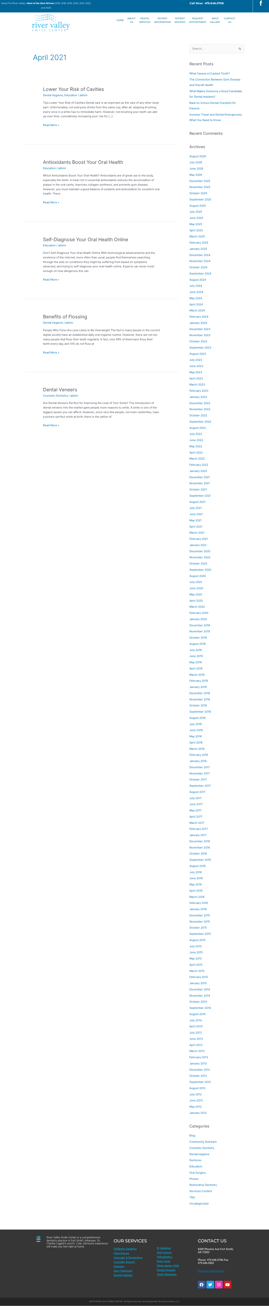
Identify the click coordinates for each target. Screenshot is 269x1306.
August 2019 (197, 644)
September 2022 (200, 421)
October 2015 (198, 927)
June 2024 (196, 292)
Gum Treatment (123, 1271)
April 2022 (196, 452)
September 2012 (200, 1082)
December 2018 (199, 693)
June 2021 (196, 514)
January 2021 (198, 545)
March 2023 (197, 384)
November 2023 (199, 335)
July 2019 (195, 650)
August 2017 (197, 792)
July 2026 (195, 162)
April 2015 (195, 964)
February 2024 (198, 316)
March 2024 (197, 310)
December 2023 (199, 329)
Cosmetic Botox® (124, 1262)
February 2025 (198, 242)
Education (70, 95)
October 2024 (198, 267)
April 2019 (195, 668)
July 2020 (195, 582)
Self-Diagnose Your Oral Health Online (85, 239)
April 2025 (196, 230)
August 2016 (197, 866)
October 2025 (198, 193)
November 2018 (199, 699)
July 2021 (195, 508)
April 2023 (196, 378)
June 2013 (196, 1038)
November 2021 (199, 483)
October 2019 (198, 637)
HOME (120, 20)
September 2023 (200, 347)
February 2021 (198, 539)
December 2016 (199, 841)
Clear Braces (121, 1253)
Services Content (200, 1191)
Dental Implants (123, 1275)
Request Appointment (211, 1271)
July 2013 (195, 1032)
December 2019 (199, 625)
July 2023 (195, 360)
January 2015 (198, 983)
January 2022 (198, 471)
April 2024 (196, 304)
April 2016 (195, 890)
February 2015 (198, 977)
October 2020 (198, 563)
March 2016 (196, 897)
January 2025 (198, 249)
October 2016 (198, 853)
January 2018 (198, 761)
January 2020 (198, 619)
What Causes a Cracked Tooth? (209, 73)
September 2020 (200, 569)
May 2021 (195, 520)
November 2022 (199, 409)
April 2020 (196, 600)
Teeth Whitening (167, 1274)
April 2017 (195, 816)
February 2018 (198, 754)
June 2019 (196, 656)
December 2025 (199, 181)
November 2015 (199, 921)
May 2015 (195, 958)
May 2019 (195, 662)
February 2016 (198, 903)
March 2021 (196, 532)
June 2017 (196, 804)
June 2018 (196, 730)
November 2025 (199, 187)
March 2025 (197, 236)
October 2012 (198, 1075)
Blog (192, 1135)
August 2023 (197, 353)
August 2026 (197, 156)
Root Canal (163, 1261)
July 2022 (195, 434)
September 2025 (200, 199)
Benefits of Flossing (65, 316)
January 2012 (198, 1113)
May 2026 (195, 174)
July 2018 (195, 724)
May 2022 (195, 446)
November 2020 (199, 557)
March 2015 (196, 971)
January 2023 (198, 397)
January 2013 (198, 1063)
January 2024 (198, 323)
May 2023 (195, 372)
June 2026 (196, 168)
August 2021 (197, 502)
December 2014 (199, 989)
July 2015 (195, 946)
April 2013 (196, 1045)
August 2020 (197, 576)
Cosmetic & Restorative (128, 1257)
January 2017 (198, 835)
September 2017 (200, 785)
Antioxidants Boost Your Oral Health (83, 162)
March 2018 (196, 748)
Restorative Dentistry (203, 1185)
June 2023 (196, 366)
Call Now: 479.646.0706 (207, 3)
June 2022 (196, 440)
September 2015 (200, 934)
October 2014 (198, 1001)
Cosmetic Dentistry (55, 395)
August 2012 (197, 1088)
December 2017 (199, 767)
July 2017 (195, 798)
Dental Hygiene (53, 95)
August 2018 (197, 718)
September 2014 (200, 1008)
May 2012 (195, 1106)
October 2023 (198, 341)
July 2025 (195, 211)
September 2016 (200, 859)
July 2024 (195, 285)
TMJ (192, 1197)
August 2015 (197, 940)
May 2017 (195, 810)
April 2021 (195, 526)
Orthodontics (164, 1257)
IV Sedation (164, 1248)
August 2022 (197, 428)
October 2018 (198, 705)
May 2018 (195, 736)
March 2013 (197, 1051)
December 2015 (199, 915)
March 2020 (197, 606)
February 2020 (198, 613)
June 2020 (196, 588)
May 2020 (195, 594)
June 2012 (196, 1100)
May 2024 (195, 298)
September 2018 (200, 711)
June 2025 (196, 218)
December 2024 (199, 255)
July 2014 (195, 1020)
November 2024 (199, 261)
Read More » (51, 125)
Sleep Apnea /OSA (168, 1265)
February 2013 (198, 1057)
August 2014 (197, 1014)
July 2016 (195, 872)
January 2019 (198, 687)
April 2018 (195, 742)
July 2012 (195, 1094)
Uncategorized (198, 1203)
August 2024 (197, 279)
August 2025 (197, 205)
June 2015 (196, 952)
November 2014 (199, 995)
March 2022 (197, 458)
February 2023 (198, 390)
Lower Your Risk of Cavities (73, 89)
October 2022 (198, 415)
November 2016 (199, 847)
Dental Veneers (60, 389)
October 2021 (198, 489)
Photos (194, 1179)
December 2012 (199, 1069)
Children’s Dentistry (125, 1249)
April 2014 (196, 1026)
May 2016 (195, 884)
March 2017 (196, 823)
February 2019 (198, 680)
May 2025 (195, 224)
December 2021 (199, 477)
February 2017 (198, 829)
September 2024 (200, 273)
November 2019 (199, 631)
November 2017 (199, 773)
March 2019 (196, 674)
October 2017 (198, 779)
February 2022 (198, 464)
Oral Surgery (197, 1172)
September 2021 (200, 495)
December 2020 (199, 551)
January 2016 (198, 909)
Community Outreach (203, 1141)
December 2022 (199, 403)
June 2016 (196, 878)
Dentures (195, 1160)
